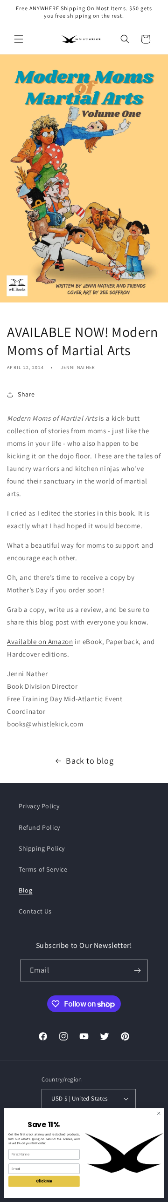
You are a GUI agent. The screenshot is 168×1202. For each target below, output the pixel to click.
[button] (18, 39)
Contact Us (35, 911)
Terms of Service (43, 869)
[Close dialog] (158, 1113)
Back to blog (89, 760)
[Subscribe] (137, 970)
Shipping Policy (42, 848)
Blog (25, 890)
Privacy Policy (39, 806)
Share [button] (26, 394)
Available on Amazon (40, 641)
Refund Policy (39, 827)
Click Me (44, 1181)
